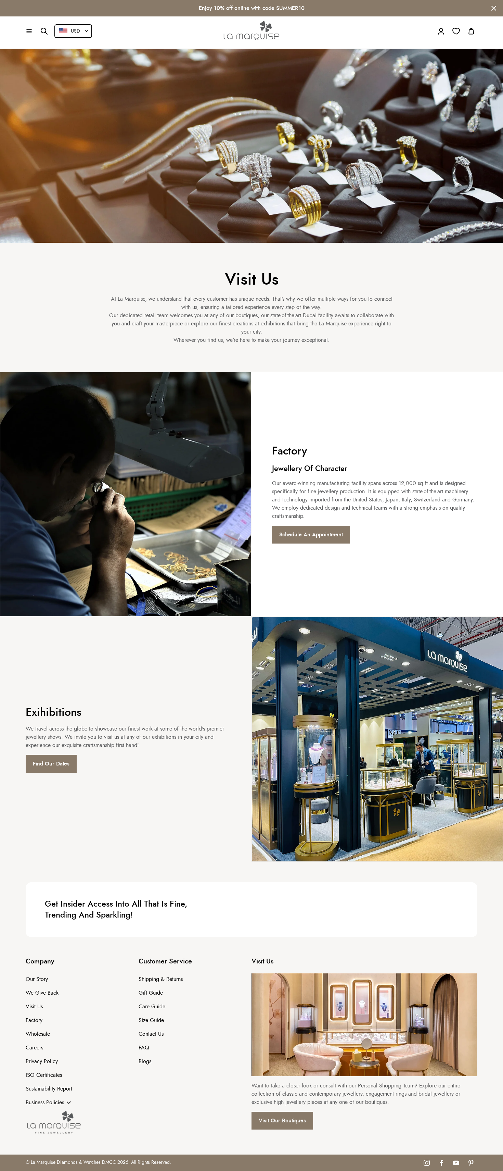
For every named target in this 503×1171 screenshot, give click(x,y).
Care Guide (152, 1006)
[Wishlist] (456, 31)
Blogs (145, 1061)
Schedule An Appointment (311, 534)
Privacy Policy (42, 1061)
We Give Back (42, 993)
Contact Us (151, 1034)
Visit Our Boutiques (282, 1120)
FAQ (144, 1047)
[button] (29, 31)
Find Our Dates (51, 764)
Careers (34, 1047)
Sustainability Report (49, 1089)
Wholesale (38, 1034)
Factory (34, 1020)
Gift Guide (151, 993)
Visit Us (34, 1006)
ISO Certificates (44, 1075)
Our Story (37, 979)
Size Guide (151, 1020)
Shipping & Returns (161, 979)
